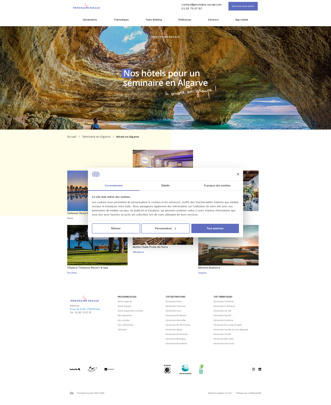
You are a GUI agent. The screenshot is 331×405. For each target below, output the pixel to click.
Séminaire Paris (174, 301)
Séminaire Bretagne (176, 338)
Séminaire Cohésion (223, 301)
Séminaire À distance (224, 306)
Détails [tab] (165, 185)
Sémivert (213, 19)
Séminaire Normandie (177, 334)
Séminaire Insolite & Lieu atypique (230, 329)
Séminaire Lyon (173, 310)
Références (184, 19)
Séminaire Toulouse (176, 306)
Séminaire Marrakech (176, 343)
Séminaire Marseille (176, 320)
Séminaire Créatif (222, 334)
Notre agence (125, 301)
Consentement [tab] (114, 185)
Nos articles (124, 320)
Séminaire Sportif (222, 315)
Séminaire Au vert (222, 310)
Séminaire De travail (223, 343)
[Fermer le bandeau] (238, 174)
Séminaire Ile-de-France (178, 325)
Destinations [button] (90, 19)
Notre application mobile (130, 310)
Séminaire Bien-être (223, 338)
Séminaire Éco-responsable (227, 325)
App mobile (241, 19)
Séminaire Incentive (223, 320)
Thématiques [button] (121, 19)
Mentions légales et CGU (220, 393)
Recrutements (125, 315)
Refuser (116, 228)
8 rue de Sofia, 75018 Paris (85, 309)
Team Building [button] (154, 19)
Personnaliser (163, 228)
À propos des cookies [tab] (217, 185)
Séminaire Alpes (174, 329)
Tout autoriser (215, 228)
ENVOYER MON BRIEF (243, 6)
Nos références (125, 325)
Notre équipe (124, 306)
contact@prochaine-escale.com (202, 4)
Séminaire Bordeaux (176, 315)
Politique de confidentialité (248, 393)
